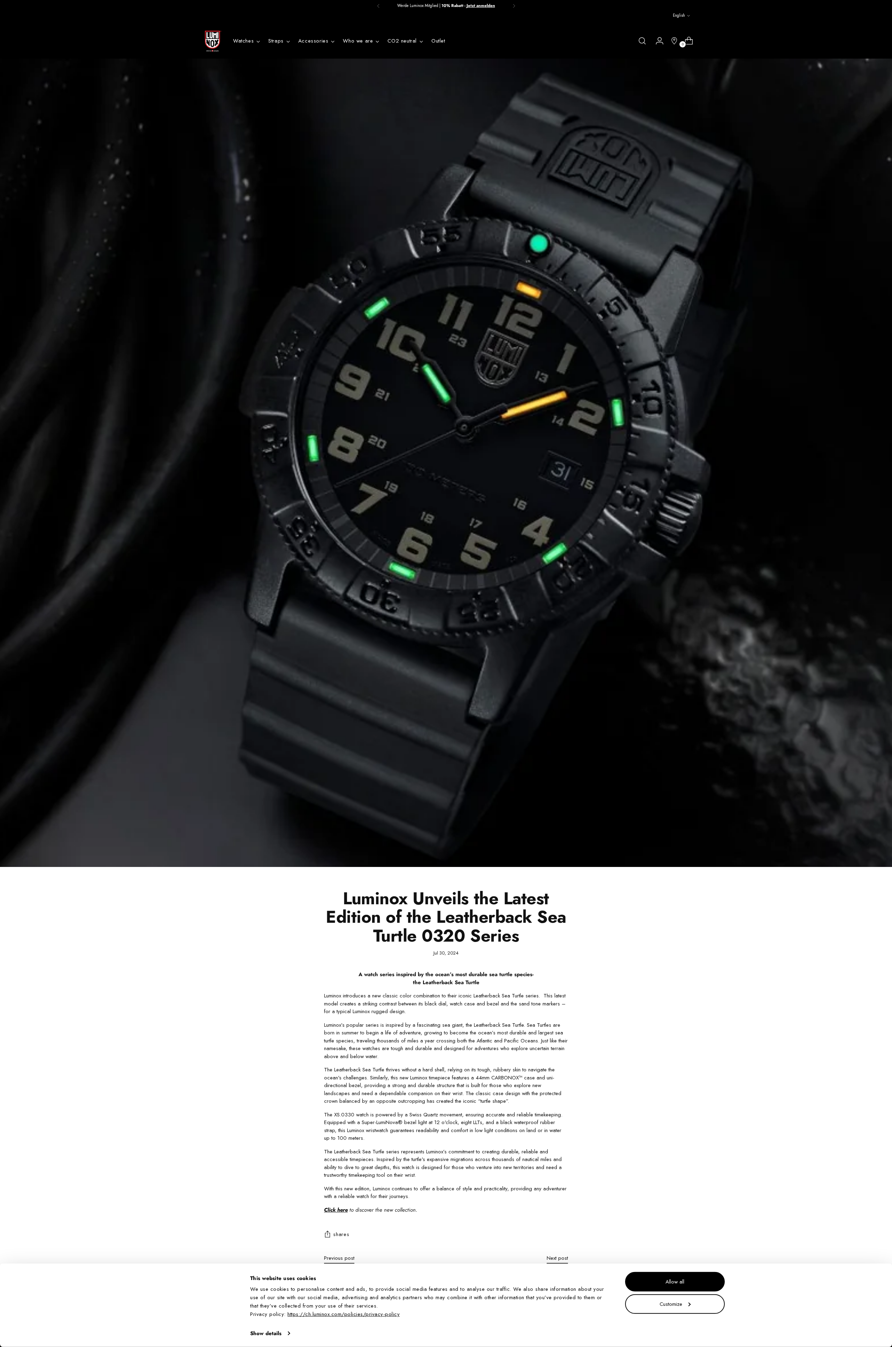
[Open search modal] (642, 41)
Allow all (675, 1282)
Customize (671, 1304)
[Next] (514, 6)
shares (341, 1234)
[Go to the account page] (657, 41)
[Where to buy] (671, 41)
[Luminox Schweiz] (212, 41)
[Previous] (378, 6)
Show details (266, 1333)
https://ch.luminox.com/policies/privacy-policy (343, 1314)
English (679, 15)
